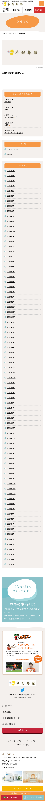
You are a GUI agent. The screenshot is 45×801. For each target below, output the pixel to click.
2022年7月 (11, 332)
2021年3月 (11, 413)
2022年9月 (11, 322)
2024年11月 (11, 231)
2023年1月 (11, 302)
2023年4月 (11, 287)
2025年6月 (11, 211)
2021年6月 (11, 398)
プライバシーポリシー (15, 741)
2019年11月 (11, 489)
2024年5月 (11, 236)
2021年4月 (11, 408)
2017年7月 (11, 554)
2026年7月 (11, 171)
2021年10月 (11, 378)
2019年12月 (11, 484)
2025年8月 (11, 201)
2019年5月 (11, 519)
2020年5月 (11, 463)
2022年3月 (11, 352)
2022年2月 (11, 357)
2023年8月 (11, 266)
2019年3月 (11, 529)
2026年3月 (11, 181)
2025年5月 (11, 216)
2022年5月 (11, 342)
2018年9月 (11, 544)
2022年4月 (11, 347)
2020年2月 (11, 478)
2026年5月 (11, 176)
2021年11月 (11, 372)
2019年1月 (11, 539)
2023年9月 (11, 261)
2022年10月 (11, 317)
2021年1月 (11, 423)
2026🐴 (7, 125)
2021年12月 (11, 367)
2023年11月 (11, 251)
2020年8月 (11, 448)
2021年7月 (11, 393)
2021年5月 (11, 403)
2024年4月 (11, 241)
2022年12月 (11, 307)
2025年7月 (11, 206)
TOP (3, 33)
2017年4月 (11, 559)
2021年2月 (11, 418)
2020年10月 (11, 438)
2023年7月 (11, 272)
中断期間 (7, 102)
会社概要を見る (8, 767)
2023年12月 (11, 246)
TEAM (6, 109)
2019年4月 (11, 524)
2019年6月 (11, 514)
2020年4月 (11, 468)
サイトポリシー (31, 741)
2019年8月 (11, 504)
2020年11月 (11, 433)
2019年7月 (11, 509)
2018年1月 (11, 549)
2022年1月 (11, 362)
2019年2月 (11, 534)
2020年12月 (11, 428)
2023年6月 (11, 277)
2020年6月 (11, 458)
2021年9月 (11, 383)
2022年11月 (11, 312)
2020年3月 (11, 473)
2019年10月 (11, 494)
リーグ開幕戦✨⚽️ (10, 117)
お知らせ (11, 33)
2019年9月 (11, 499)
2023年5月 (11, 282)
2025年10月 (11, 191)
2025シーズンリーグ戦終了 (13, 133)
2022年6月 (11, 337)
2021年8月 (11, 388)
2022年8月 (11, 327)
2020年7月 (11, 453)
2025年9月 (11, 196)
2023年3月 (11, 292)
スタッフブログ (12, 149)
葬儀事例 (28, 10)
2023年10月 (11, 256)
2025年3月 (11, 226)
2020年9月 (11, 443)
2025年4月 (11, 221)
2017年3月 (11, 564)
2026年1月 (11, 186)
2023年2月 (11, 297)
